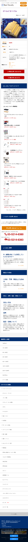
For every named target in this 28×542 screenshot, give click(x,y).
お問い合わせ (23, 2)
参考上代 (4, 42)
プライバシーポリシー (6, 526)
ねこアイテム (5, 479)
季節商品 (4, 447)
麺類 (10, 64)
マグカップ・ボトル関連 (7, 402)
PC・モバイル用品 (6, 425)
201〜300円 (5, 352)
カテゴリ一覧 (5, 507)
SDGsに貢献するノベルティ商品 (9, 452)
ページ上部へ (14, 514)
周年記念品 (5, 466)
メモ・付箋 (5, 397)
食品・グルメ (11, 62)
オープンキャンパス (7, 488)
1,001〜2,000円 (6, 366)
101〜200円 (5, 348)
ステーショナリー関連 (7, 429)
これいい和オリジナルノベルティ (9, 493)
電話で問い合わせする (14, 77)
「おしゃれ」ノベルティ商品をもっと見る (15, 210)
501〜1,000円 (5, 361)
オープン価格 (5, 379)
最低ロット (4, 46)
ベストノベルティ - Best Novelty (9, 5)
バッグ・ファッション (7, 388)
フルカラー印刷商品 (7, 457)
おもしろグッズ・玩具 (7, 443)
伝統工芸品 (5, 461)
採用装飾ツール (6, 475)
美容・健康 (5, 434)
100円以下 (5, 343)
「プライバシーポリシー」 (9, 531)
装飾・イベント (6, 438)
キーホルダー (5, 411)
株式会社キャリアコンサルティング (13, 521)
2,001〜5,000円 (6, 370)
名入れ (4, 52)
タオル (4, 406)
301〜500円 (5, 357)
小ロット (4, 470)
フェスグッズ (5, 484)
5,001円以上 (5, 375)
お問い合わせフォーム (15, 228)
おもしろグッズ (12, 65)
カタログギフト (6, 498)
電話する (24, 5)
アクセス (4, 525)
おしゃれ (11, 67)
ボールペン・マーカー (7, 393)
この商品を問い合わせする (14, 71)
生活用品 (4, 420)
